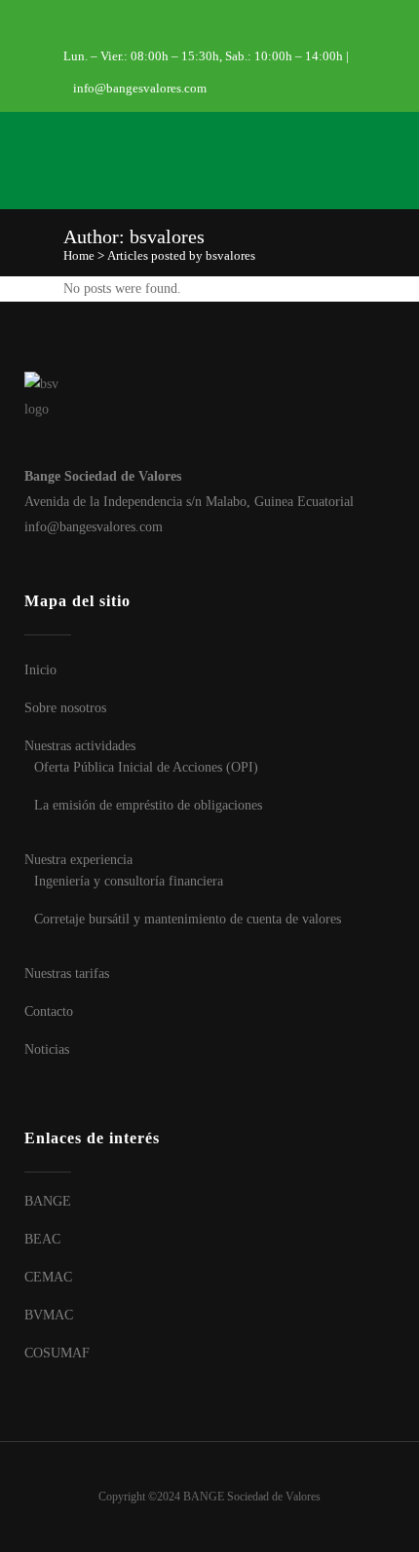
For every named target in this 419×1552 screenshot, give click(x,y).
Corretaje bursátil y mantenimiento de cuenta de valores (187, 919)
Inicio (40, 670)
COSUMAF (57, 1353)
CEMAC (48, 1277)
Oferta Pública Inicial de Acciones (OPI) (146, 767)
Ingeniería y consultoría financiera (128, 881)
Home (79, 255)
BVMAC (48, 1315)
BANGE (47, 1201)
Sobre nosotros (65, 708)
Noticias (46, 1049)
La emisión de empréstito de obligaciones (148, 805)
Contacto (48, 1011)
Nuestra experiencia (78, 859)
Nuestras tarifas (66, 973)
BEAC (42, 1239)
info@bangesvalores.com (140, 88)
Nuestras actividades (79, 746)
